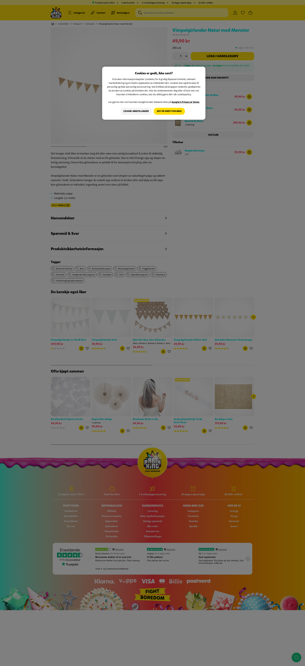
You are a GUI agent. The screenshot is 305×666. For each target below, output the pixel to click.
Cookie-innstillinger (136, 111)
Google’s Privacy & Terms (185, 101)
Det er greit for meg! (169, 111)
